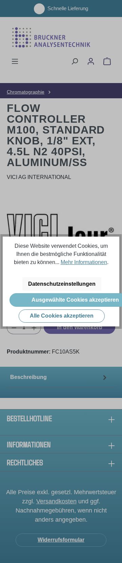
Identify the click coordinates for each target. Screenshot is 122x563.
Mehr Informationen (84, 262)
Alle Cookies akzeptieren (62, 316)
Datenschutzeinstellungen (62, 284)
